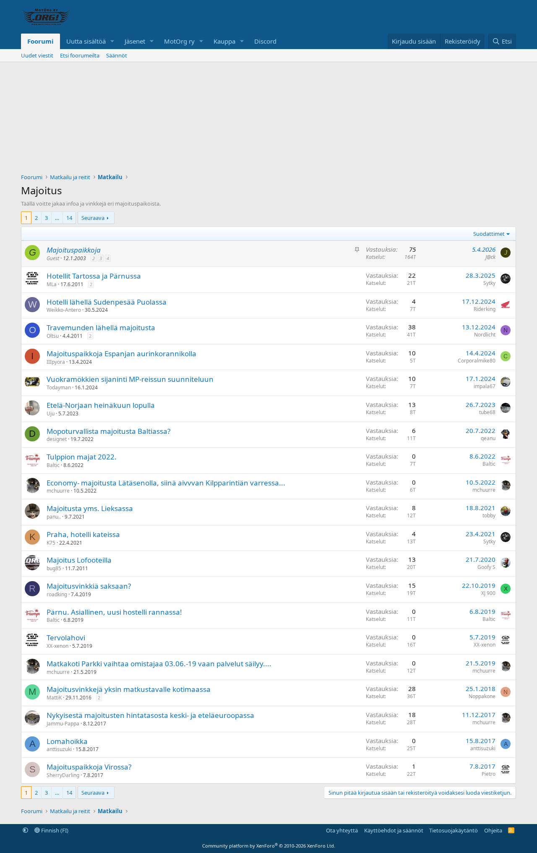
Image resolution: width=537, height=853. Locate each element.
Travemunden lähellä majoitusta (101, 327)
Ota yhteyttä (342, 830)
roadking (57, 594)
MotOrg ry (179, 41)
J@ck (490, 257)
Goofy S (486, 567)
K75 (51, 542)
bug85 (54, 568)
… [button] (57, 218)
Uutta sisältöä (86, 41)
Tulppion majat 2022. (82, 457)
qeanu (488, 438)
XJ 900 (488, 593)
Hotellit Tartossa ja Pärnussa (94, 276)
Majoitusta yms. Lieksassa (90, 508)
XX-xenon (57, 646)
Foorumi (40, 41)
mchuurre (58, 490)
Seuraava (92, 218)
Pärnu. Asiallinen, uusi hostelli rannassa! (114, 612)
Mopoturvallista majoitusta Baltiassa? (108, 431)
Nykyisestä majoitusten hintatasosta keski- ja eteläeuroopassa (150, 715)
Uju (51, 413)
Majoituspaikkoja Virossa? (89, 767)
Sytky (489, 283)
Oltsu (53, 335)
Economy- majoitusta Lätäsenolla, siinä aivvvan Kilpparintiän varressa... (166, 483)
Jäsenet (135, 41)
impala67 (484, 386)
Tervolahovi (66, 637)
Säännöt (116, 55)
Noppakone (482, 696)
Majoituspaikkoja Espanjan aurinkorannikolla (121, 353)
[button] (112, 41)
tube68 (487, 412)
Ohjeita (493, 830)
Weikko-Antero (64, 309)
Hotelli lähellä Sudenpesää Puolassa (107, 302)
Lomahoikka (67, 741)
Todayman (59, 387)
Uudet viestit (37, 55)
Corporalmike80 (476, 360)
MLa (52, 284)
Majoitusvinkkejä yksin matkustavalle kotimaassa (129, 689)
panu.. (54, 516)
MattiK (54, 697)
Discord (265, 41)
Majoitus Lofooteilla (79, 560)
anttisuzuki (59, 749)
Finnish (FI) (54, 830)
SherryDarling (63, 775)
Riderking (484, 309)
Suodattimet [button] (489, 233)
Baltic (53, 465)
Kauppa (224, 41)
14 (69, 218)
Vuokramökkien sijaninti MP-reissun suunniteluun (130, 379)
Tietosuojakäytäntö (453, 830)
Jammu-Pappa (63, 723)
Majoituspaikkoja (74, 250)
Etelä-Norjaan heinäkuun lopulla (101, 405)
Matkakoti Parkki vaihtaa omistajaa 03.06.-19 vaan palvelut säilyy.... (159, 663)
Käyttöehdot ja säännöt (393, 830)
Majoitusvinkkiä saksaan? (89, 586)
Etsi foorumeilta (79, 55)
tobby (488, 515)
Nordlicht (484, 334)
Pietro (488, 773)
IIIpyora (56, 361)
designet (57, 439)
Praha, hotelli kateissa (83, 534)
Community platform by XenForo (268, 846)
